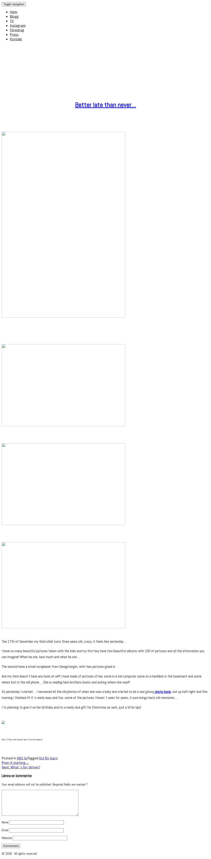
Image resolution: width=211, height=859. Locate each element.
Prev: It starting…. (15, 762)
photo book (162, 691)
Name (5, 822)
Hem (13, 12)
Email (5, 830)
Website (7, 838)
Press (14, 34)
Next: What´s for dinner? (21, 767)
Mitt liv (22, 758)
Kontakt (16, 39)
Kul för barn (48, 758)
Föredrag (17, 30)
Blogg (14, 16)
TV (12, 21)
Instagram (18, 25)
